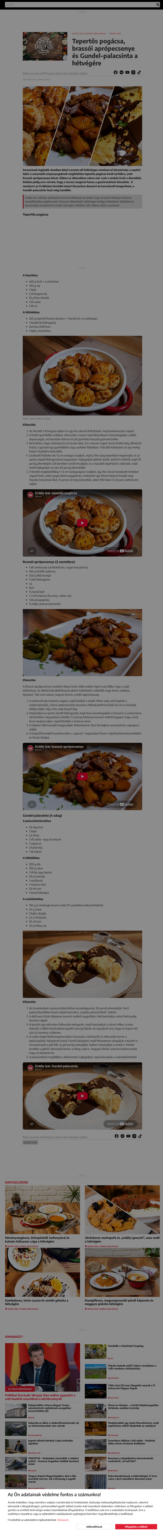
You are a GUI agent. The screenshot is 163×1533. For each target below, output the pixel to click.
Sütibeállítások (94, 1526)
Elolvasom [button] (63, 1520)
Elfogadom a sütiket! (136, 1526)
